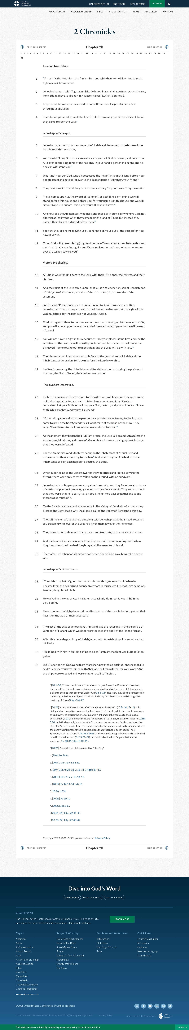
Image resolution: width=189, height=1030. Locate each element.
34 (159, 53)
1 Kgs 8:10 (77, 740)
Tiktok (170, 1006)
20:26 (55, 748)
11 (55, 53)
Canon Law (22, 976)
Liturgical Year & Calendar (70, 955)
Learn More (122, 919)
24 (114, 53)
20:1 (54, 685)
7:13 (77, 769)
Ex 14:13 (125, 707)
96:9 (91, 733)
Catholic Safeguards (26, 988)
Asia (18, 955)
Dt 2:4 (63, 776)
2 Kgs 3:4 (75, 700)
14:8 (98, 692)
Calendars (142, 947)
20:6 (55, 762)
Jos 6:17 (64, 805)
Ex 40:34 (66, 740)
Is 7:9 (63, 791)
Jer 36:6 (63, 755)
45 (78, 812)
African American (25, 947)
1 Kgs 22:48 (70, 820)
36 (22, 58)
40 (98, 769)
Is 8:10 (78, 784)
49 (78, 820)
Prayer (60, 951)
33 (154, 53)
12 (60, 53)
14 (69, 53)
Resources (143, 942)
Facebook (143, 1006)
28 (132, 53)
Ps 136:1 (65, 798)
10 (51, 53)
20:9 (55, 769)
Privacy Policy (102, 838)
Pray (99, 951)
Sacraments (62, 959)
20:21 (55, 707)
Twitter (136, 1006)
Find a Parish (119, 4)
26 (123, 53)
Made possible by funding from (141, 1016)
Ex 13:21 (80, 737)
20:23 (56, 805)
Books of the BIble (66, 942)
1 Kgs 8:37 (90, 769)
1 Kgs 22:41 (70, 812)
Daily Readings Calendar (109, 3)
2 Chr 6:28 (64, 769)
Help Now (157, 4)
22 (105, 53)
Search (169, 3)
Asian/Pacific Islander (27, 959)
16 (78, 53)
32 (150, 53)
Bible (19, 967)
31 (145, 53)
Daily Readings (97, 4)
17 (82, 53)
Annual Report (23, 951)
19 (91, 53)
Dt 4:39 (75, 762)
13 (64, 53)
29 (136, 53)
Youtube (150, 1006)
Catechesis (22, 980)
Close (181, 1027)
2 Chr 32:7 (64, 762)
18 (87, 53)
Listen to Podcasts (92, 897)
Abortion (21, 938)
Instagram (163, 1006)
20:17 (56, 784)
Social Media (144, 955)
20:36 (55, 820)
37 (60, 820)
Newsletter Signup (147, 951)
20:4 (55, 755)
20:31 (55, 812)
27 (127, 53)
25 (118, 53)
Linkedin (156, 1006)
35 (163, 53)
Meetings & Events (107, 947)
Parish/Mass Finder (147, 938)
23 (109, 53)
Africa (19, 942)
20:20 (55, 791)
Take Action (103, 938)
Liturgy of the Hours (67, 963)
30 (141, 53)
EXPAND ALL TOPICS (26, 994)
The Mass (61, 967)
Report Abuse (137, 4)
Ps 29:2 (84, 733)
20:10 (56, 776)
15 (73, 53)
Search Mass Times (66, 947)
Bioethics (21, 972)
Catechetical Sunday (27, 984)
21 (100, 53)
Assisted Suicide (24, 963)
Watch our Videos (114, 897)
